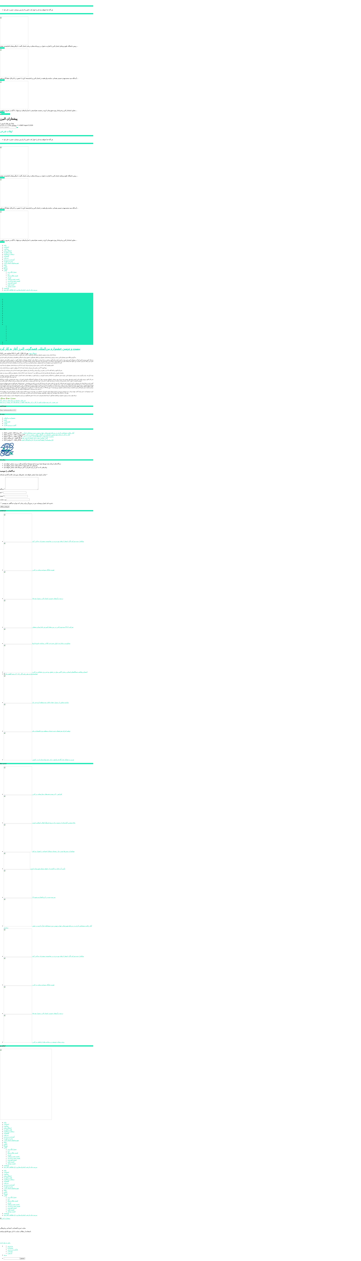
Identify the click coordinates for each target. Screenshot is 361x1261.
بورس (9, 277)
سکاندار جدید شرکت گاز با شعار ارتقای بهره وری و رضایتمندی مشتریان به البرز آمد (58, 541)
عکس (5, 267)
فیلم (5, 265)
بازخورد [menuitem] (10, 1253)
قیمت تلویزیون (12, 283)
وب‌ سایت (3, 499)
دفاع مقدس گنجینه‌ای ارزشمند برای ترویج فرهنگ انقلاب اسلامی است (53, 823)
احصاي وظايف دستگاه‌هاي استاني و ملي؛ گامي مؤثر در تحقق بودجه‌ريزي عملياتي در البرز (59, 672)
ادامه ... (2, 48)
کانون (5, 423)
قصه (5, 420)
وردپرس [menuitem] (10, 1246)
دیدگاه (2, 489)
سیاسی (6, 249)
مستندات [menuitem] (10, 1248)
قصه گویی (7, 421)
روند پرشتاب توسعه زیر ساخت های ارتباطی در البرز (48, 1042)
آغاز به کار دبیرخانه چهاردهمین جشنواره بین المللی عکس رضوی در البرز (47, 435)
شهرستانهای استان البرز (11, 263)
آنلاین (5, 270)
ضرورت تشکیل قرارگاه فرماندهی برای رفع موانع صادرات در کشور (53, 759)
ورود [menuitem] (5, 1255)
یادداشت (6, 288)
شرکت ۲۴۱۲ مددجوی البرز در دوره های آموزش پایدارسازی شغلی (52, 627)
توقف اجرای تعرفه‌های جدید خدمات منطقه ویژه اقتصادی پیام (51, 731)
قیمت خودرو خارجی (14, 281)
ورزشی (6, 258)
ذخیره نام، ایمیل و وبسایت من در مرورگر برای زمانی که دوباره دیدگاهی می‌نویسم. (27, 503)
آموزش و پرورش (9, 259)
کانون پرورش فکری (10, 425)
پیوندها (6, 268)
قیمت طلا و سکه (13, 275)
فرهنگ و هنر (7, 250)
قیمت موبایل (11, 286)
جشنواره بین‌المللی (9, 418)
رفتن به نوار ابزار (5, 1243)
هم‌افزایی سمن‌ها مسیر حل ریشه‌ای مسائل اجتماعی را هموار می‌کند (53, 851)
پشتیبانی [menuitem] (10, 1251)
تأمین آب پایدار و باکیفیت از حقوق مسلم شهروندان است (47, 869)
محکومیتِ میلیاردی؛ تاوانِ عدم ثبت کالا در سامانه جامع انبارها (51, 643)
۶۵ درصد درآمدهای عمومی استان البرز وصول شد (47, 598)
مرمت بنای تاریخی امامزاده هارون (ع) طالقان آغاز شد (20, 290)
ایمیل (2, 496)
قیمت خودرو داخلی (13, 279)
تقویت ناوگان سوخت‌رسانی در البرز (43, 570)
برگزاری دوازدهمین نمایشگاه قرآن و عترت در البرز (38, 436)
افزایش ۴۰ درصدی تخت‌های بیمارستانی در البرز (47, 794)
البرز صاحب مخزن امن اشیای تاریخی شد (35, 438)
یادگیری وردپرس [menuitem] (13, 1249)
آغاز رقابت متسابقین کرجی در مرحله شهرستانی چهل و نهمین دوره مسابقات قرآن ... (48, 433)
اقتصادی (6, 256)
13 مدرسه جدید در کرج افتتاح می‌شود (43, 897)
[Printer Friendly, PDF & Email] (8, 398)
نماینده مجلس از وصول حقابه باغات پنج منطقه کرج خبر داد (50, 702)
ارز (8, 274)
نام (1, 492)
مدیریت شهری (8, 261)
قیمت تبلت (11, 284)
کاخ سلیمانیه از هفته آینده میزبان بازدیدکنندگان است (37, 440)
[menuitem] (182, 1258)
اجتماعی (6, 247)
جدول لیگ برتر (12, 272)
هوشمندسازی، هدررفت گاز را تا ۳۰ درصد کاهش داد (21, 674)
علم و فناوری (8, 252)
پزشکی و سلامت (9, 254)
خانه (5, 245)
